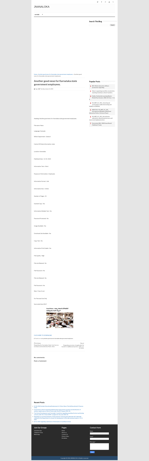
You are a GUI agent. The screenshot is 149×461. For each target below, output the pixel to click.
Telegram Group (38, 432)
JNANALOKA (41, 6)
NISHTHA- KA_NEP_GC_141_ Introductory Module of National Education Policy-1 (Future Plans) (100, 111)
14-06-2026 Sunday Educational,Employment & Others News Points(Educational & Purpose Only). (58, 406)
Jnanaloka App (38, 430)
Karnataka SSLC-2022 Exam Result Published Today (102, 124)
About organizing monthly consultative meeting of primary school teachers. (103, 91)
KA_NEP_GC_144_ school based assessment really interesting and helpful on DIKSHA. (100, 104)
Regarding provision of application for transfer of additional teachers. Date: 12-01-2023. (73, 346)
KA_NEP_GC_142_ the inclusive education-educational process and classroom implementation (101, 118)
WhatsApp (37, 434)
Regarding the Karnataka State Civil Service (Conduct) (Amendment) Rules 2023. (46, 345)
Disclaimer (64, 438)
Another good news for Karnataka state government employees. (55, 74)
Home (37, 14)
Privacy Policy (65, 436)
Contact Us (65, 434)
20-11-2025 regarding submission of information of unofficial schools (52, 421)
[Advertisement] (59, 32)
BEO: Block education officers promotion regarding (100, 86)
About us (64, 432)
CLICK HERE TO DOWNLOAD (43, 335)
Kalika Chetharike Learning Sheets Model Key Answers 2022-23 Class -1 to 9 (102, 97)
